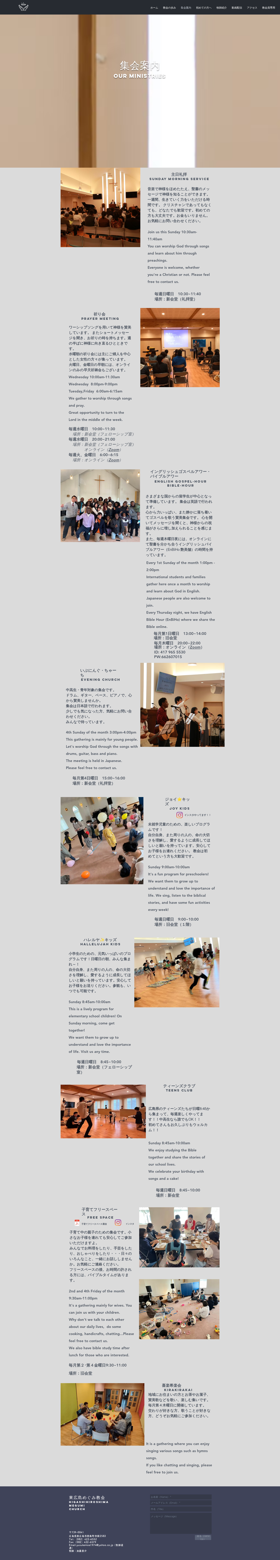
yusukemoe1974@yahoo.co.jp (95, 1545)
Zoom (113, 449)
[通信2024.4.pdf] (77, 1223)
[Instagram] (179, 815)
